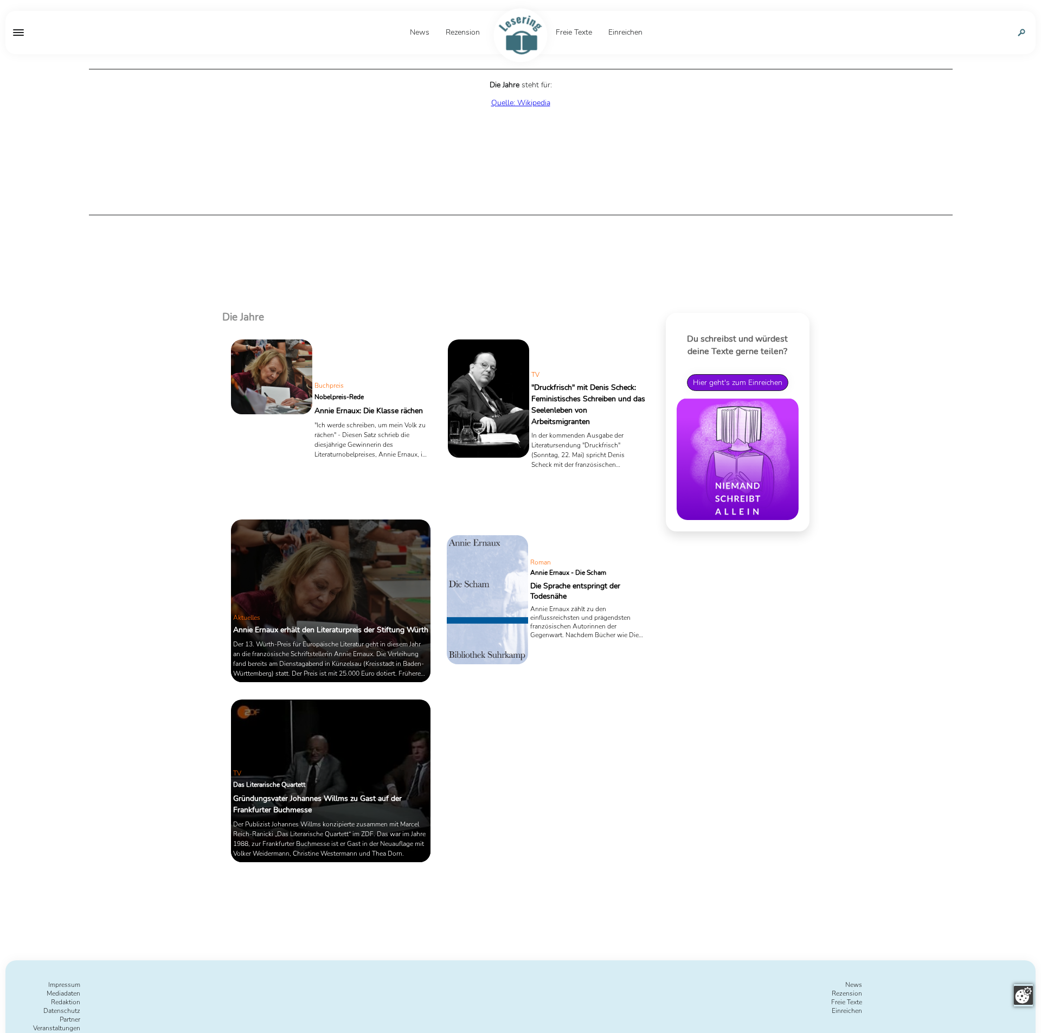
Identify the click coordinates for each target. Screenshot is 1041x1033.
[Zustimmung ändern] (1023, 995)
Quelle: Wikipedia (520, 103)
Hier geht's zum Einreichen (737, 382)
